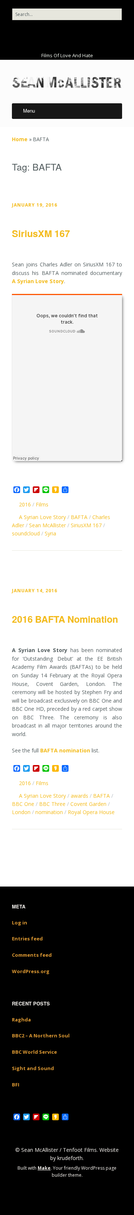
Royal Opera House (91, 812)
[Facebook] (37, 36)
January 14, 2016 (34, 590)
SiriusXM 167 (41, 233)
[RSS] (94, 36)
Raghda (21, 1019)
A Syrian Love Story (38, 281)
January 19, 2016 (34, 205)
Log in (19, 922)
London (21, 812)
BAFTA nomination (65, 750)
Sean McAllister (47, 525)
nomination (49, 812)
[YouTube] (57, 36)
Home (20, 139)
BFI (15, 1084)
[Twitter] (47, 36)
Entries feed (27, 938)
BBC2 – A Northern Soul (41, 1035)
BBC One (23, 803)
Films (42, 504)
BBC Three (52, 803)
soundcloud (26, 533)
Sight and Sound (33, 1068)
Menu (29, 110)
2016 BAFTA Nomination (65, 619)
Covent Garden (88, 803)
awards (79, 795)
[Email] (80, 36)
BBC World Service (34, 1052)
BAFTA (79, 517)
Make (44, 1168)
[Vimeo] (68, 36)
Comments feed (32, 955)
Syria (50, 533)
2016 (25, 504)
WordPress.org (31, 971)
